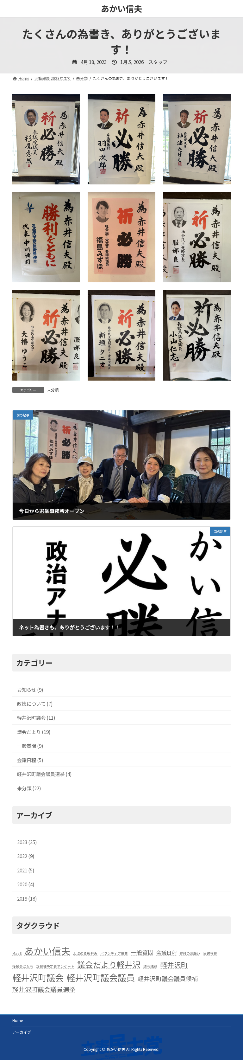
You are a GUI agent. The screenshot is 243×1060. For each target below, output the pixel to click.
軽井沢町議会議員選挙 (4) (44, 773)
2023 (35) (27, 841)
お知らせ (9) (30, 689)
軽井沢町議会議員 (100, 977)
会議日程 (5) (30, 759)
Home (17, 1020)
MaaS (17, 953)
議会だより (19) (34, 731)
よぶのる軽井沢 (85, 953)
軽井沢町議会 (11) (36, 717)
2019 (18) (27, 898)
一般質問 (142, 952)
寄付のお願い (189, 953)
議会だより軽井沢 (108, 964)
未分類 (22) (29, 788)
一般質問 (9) (30, 745)
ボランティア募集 (114, 953)
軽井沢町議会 (38, 977)
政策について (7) (35, 703)
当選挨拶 (210, 953)
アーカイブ (21, 1032)
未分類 (53, 389)
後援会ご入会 (22, 966)
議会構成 (150, 966)
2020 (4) (25, 884)
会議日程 (166, 952)
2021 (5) (25, 870)
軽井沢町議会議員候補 (168, 978)
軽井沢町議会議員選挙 (44, 989)
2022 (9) (25, 856)
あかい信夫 (47, 950)
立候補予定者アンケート (55, 966)
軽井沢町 (174, 965)
